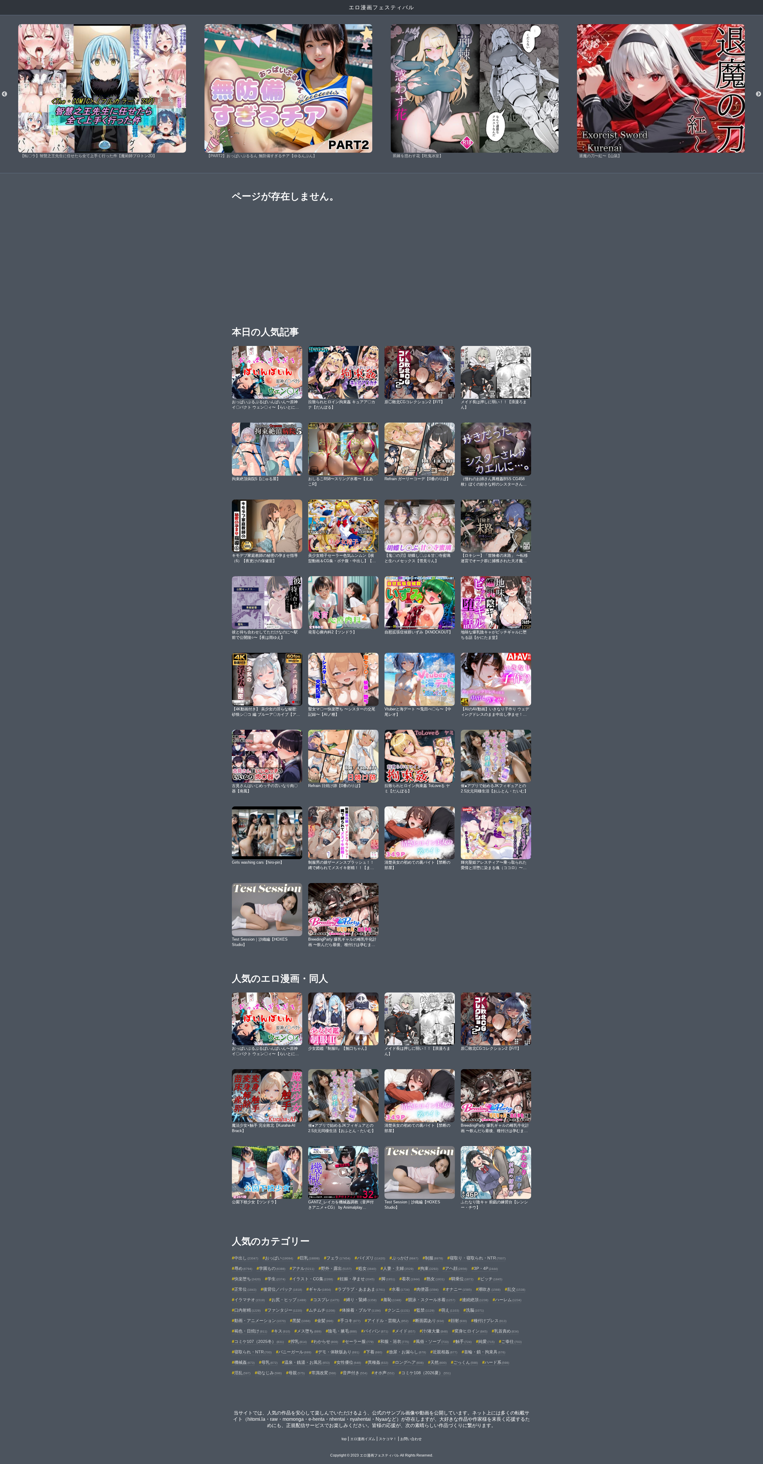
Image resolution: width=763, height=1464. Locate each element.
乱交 (516, 1289)
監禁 (425, 1310)
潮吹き (489, 1289)
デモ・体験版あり (338, 1351)
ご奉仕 (511, 1341)
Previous (4, 94)
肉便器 (427, 1289)
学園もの (272, 1268)
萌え (450, 1310)
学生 (276, 1278)
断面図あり (429, 1320)
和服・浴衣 (394, 1341)
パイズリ (371, 1258)
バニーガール (294, 1351)
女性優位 (348, 1362)
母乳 (269, 1362)
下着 (374, 1351)
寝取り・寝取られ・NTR (477, 1258)
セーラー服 (359, 1341)
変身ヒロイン (471, 1331)
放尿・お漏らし (407, 1351)
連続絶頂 (475, 1299)
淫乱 (242, 1372)
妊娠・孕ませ (357, 1278)
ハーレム (508, 1299)
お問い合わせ (411, 1439)
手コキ (350, 1320)
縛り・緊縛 (361, 1299)
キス (282, 1331)
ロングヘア (409, 1362)
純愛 (486, 1341)
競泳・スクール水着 (431, 1299)
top (344, 1439)
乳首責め (506, 1331)
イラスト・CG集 (312, 1278)
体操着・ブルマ (361, 1310)
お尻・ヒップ (289, 1299)
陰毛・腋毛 (342, 1331)
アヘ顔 (456, 1268)
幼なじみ (269, 1372)
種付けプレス (490, 1320)
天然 (438, 1362)
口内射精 (247, 1310)
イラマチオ (249, 1299)
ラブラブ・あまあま (361, 1289)
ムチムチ (322, 1310)
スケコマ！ (388, 1439)
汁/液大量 (435, 1331)
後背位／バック (282, 1289)
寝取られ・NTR (253, 1351)
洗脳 (475, 1310)
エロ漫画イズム (362, 1439)
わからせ (326, 1341)
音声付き (355, 1372)
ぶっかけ (405, 1258)
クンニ (398, 1310)
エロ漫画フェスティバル (381, 7)
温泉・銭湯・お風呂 (307, 1362)
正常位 (245, 1289)
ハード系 (497, 1362)
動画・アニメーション (260, 1320)
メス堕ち (309, 1331)
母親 (297, 1372)
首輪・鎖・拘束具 (484, 1351)
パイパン (376, 1331)
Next (759, 94)
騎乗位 (462, 1278)
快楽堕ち (247, 1278)
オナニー (458, 1289)
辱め (243, 1268)
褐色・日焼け (250, 1331)
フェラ (338, 1258)
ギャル (320, 1289)
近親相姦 (445, 1351)
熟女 (435, 1278)
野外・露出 (336, 1268)
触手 (463, 1341)
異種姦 (378, 1362)
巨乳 (310, 1258)
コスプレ (326, 1299)
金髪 (325, 1320)
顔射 (459, 1320)
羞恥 (392, 1299)
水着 (401, 1289)
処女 (367, 1268)
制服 (434, 1258)
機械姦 (244, 1362)
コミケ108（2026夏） (426, 1372)
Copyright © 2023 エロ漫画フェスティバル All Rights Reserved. (381, 1455)
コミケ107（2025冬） (259, 1341)
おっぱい (279, 1258)
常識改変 (323, 1372)
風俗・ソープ (432, 1341)
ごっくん (465, 1362)
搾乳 (299, 1341)
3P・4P (486, 1268)
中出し (246, 1258)
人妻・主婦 (398, 1268)
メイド (405, 1331)
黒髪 (301, 1320)
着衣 (411, 1278)
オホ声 (384, 1372)
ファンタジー (284, 1310)
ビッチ (491, 1278)
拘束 (429, 1268)
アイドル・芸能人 (387, 1320)
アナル (303, 1268)
